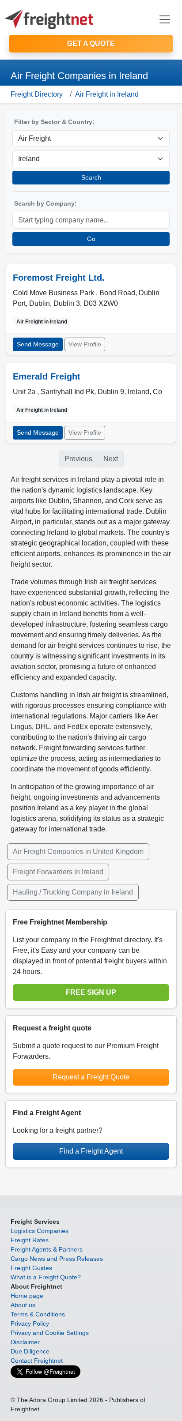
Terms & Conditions (38, 1314)
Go (91, 238)
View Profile (84, 344)
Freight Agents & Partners (47, 1249)
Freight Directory (37, 94)
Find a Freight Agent (91, 1151)
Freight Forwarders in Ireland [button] (58, 872)
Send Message (38, 344)
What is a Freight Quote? (46, 1277)
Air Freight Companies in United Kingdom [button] (78, 851)
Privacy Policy (30, 1323)
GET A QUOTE (91, 43)
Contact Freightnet (37, 1360)
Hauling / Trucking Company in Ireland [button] (73, 892)
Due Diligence (30, 1351)
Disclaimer (25, 1342)
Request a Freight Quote (91, 1077)
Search (91, 177)
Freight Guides (31, 1267)
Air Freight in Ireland (107, 94)
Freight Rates (30, 1240)
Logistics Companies (39, 1230)
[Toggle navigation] (165, 19)
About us (23, 1304)
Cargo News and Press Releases (57, 1258)
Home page (27, 1295)
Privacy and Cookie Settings (50, 1332)
